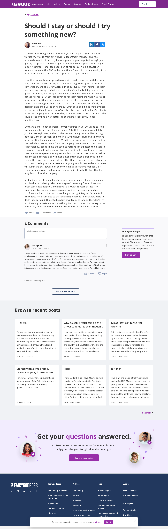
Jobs (48, 4)
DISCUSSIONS (32, 15)
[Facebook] (11, 491)
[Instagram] (18, 491)
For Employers (91, 4)
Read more (97, 522)
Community (37, 4)
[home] (21, 4)
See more (146, 413)
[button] (151, 15)
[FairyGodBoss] (24, 485)
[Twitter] (24, 491)
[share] (55, 212)
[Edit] (151, 15)
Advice (57, 4)
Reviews (77, 4)
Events (67, 4)
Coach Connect (108, 4)
